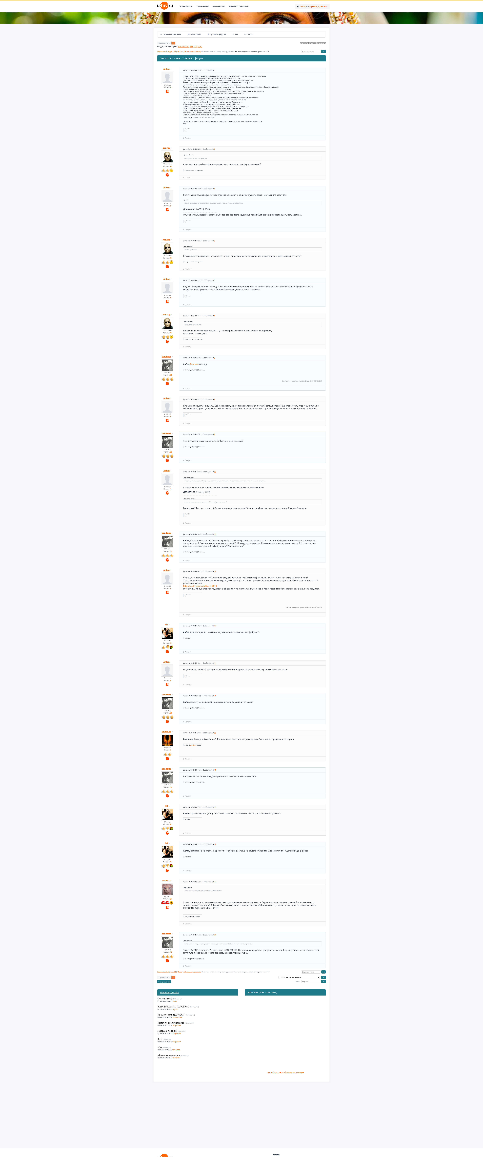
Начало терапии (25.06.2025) (171, 1014)
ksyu (200, 46)
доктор (166, 148)
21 (215, 935)
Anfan (166, 69)
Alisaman (176, 1050)
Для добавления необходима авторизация (285, 1072)
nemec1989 (177, 1017)
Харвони (194, 364)
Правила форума (218, 34)
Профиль (188, 138)
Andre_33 (166, 731)
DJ (195, 46)
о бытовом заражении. (168, 1055)
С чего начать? (164, 998)
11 (215, 534)
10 (215, 472)
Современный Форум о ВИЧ (167, 52)
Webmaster (183, 46)
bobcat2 (166, 880)
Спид (160, 1047)
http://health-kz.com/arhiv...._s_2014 (200, 586)
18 (215, 807)
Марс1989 (177, 1025)
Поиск (250, 34)
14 (215, 663)
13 (215, 626)
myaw (175, 1009)
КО (166, 624)
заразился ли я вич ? (167, 1030)
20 (215, 881)
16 (215, 733)
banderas (166, 356)
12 (215, 571)
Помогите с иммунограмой (170, 1022)
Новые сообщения (172, 34)
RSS (236, 34)
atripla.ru (193, 745)
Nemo (175, 1001)
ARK (191, 46)
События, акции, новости (192, 52)
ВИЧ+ (180, 52)
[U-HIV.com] (241, 18)
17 (215, 770)
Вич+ (160, 1038)
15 (215, 695)
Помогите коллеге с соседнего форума (216, 52)
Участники (195, 34)
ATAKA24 (176, 1058)
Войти (302, 6)
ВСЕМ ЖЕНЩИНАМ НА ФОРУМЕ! (173, 1006)
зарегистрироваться (318, 6)
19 (215, 844)
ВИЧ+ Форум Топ (169, 992)
